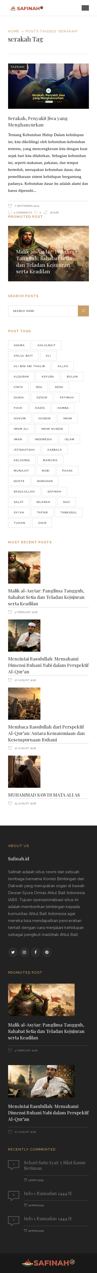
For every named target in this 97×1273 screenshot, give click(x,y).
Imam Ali (21, 428)
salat (19, 502)
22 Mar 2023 (36, 1205)
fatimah (67, 397)
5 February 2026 (25, 612)
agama (19, 345)
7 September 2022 (26, 205)
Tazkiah (18, 66)
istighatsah (24, 449)
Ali (48, 355)
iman (18, 439)
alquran (21, 376)
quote (19, 481)
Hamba (63, 407)
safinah (54, 491)
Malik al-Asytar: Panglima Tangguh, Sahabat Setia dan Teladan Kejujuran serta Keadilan (46, 261)
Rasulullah (24, 491)
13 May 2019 (35, 1180)
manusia (50, 460)
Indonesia (43, 439)
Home (14, 31)
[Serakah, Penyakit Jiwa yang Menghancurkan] (48, 86)
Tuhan (19, 522)
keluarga (22, 460)
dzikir (42, 397)
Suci (66, 502)
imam (67, 418)
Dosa (59, 387)
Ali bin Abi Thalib (29, 366)
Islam (69, 439)
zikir (42, 522)
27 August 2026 (25, 680)
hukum (20, 418)
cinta (18, 387)
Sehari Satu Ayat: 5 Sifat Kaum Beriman (55, 1165)
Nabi (46, 470)
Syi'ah (19, 512)
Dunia (19, 397)
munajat (21, 470)
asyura (47, 376)
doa (39, 387)
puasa (67, 470)
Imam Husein (52, 428)
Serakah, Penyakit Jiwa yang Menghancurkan (38, 121)
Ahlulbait (46, 345)
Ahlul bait (23, 355)
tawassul (68, 512)
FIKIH (18, 407)
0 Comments (23, 212)
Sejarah (43, 502)
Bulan (72, 376)
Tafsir (42, 512)
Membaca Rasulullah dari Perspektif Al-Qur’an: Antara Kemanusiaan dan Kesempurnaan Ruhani (46, 733)
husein (45, 418)
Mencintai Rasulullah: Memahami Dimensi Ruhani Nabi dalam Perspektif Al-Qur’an (48, 665)
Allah (63, 366)
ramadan (45, 481)
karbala (54, 449)
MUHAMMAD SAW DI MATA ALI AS (44, 795)
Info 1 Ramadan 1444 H (48, 1193)
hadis (40, 407)
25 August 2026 (25, 803)
